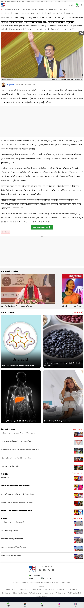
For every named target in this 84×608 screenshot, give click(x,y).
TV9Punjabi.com (60, 589)
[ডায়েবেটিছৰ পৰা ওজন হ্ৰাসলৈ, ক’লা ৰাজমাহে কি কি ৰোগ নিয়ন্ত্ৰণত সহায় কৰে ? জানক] (63, 316)
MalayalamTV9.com (20, 593)
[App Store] (47, 579)
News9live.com (49, 593)
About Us (25, 582)
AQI (72, 5)
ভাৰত (17, 9)
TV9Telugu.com (22, 589)
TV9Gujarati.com (73, 589)
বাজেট (4, 13)
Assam (16, 18)
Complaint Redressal (51, 582)
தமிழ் (47, 1)
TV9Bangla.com (48, 589)
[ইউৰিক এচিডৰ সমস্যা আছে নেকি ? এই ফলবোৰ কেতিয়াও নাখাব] (21, 316)
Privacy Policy (65, 582)
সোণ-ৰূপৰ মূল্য (69, 13)
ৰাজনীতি (42, 13)
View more (76, 312)
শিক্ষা (32, 9)
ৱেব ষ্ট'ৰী (56, 9)
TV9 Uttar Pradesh (74, 593)
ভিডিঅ (65, 9)
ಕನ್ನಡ (18, 1)
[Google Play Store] (35, 577)
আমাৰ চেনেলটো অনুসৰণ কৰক (40, 227)
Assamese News (6, 18)
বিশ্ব (46, 9)
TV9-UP (64, 1)
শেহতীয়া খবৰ (8, 9)
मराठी (28, 1)
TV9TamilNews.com (35, 593)
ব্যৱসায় (28, 9)
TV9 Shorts (16, 13)
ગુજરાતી (33, 1)
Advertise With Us (36, 582)
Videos (5, 473)
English (7, 1)
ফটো (61, 9)
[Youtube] (53, 570)
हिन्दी (2, 1)
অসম (13, 9)
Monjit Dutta (11, 85)
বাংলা (38, 1)
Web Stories (7, 312)
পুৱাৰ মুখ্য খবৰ (25, 13)
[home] (2, 9)
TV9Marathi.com (9, 589)
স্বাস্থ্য (48, 13)
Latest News (8, 429)
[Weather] (69, 5)
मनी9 (59, 1)
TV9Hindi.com (7, 593)
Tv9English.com (61, 593)
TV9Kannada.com (35, 589)
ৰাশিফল (53, 13)
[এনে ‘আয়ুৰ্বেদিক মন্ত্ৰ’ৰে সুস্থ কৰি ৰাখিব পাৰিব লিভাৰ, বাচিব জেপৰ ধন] (21, 371)
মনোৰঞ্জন (22, 9)
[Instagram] (49, 570)
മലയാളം (53, 1)
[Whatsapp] (76, 5)
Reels (4, 518)
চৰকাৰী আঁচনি (60, 13)
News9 (13, 1)
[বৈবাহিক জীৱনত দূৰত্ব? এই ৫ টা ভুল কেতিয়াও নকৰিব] (63, 371)
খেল (36, 9)
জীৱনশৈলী (41, 9)
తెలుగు (23, 1)
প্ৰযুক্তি (51, 9)
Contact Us (16, 582)
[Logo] (3, 5)
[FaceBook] (40, 570)
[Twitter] (44, 570)
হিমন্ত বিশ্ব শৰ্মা (35, 13)
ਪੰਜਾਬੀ (43, 1)
